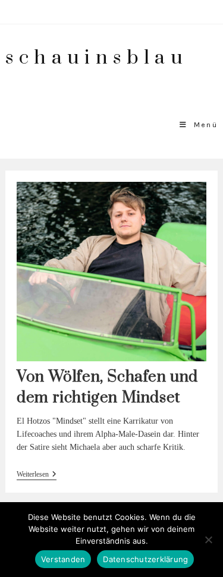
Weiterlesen (36, 475)
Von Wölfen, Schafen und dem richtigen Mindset (107, 387)
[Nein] (208, 540)
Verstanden (63, 559)
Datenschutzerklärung (145, 559)
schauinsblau (96, 58)
